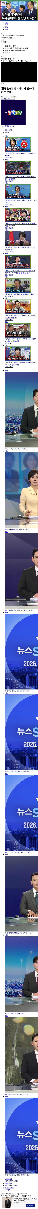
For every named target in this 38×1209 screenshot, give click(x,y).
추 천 (7, 132)
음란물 (7, 52)
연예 (6, 29)
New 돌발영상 (6, 126)
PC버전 (8, 1190)
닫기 (2, 33)
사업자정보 (9, 1188)
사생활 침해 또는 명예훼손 (15, 50)
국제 (6, 27)
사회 (6, 25)
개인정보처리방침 (12, 1181)
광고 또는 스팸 (10, 46)
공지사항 (8, 1179)
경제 (6, 23)
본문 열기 (11, 99)
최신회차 (8, 130)
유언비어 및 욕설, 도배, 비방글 (16, 48)
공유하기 (4, 99)
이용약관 (8, 1183)
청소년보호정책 (11, 1185)
